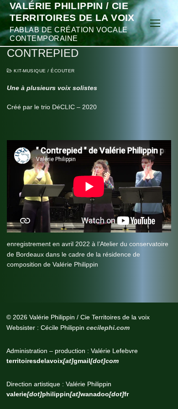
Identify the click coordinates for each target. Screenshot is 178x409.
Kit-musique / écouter (43, 70)
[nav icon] (155, 23)
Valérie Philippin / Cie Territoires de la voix (72, 11)
